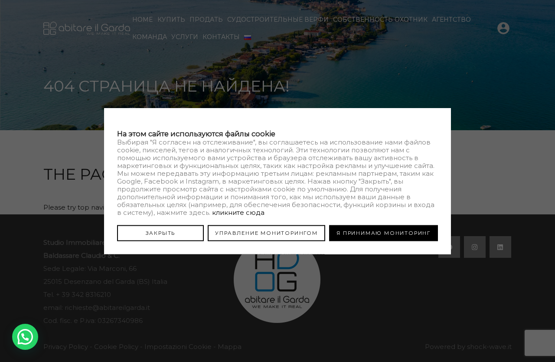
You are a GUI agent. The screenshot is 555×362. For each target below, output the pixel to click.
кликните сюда (238, 212)
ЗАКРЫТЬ (161, 233)
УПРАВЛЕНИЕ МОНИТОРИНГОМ (266, 233)
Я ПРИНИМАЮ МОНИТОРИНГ (383, 233)
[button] (25, 337)
